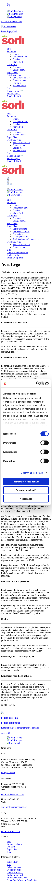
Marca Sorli (18, 62)
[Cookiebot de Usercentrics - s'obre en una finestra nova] (37, 383)
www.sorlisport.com (10, 831)
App (9, 88)
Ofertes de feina (14, 75)
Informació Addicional (17, 877)
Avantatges (18, 234)
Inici (9, 48)
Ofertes (16, 54)
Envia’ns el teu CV (21, 77)
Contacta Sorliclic (15, 872)
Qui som (17, 67)
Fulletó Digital (13, 93)
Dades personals (20, 236)
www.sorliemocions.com (12, 794)
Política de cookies (9, 718)
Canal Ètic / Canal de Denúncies (22, 880)
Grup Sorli (12, 64)
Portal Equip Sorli (15, 257)
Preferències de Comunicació (26, 239)
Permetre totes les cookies (26, 481)
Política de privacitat (10, 723)
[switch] (44, 442)
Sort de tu (17, 83)
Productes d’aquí (20, 56)
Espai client (12, 223)
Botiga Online (13, 255)
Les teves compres (21, 231)
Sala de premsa (19, 70)
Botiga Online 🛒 (15, 91)
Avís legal (5, 732)
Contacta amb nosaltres (17, 252)
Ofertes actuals (19, 80)
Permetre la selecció (26, 490)
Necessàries (26, 498)
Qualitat (16, 59)
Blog (9, 250)
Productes (11, 51)
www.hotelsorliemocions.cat (14, 807)
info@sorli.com (8, 772)
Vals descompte (20, 229)
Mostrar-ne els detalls (32, 473)
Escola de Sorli (19, 85)
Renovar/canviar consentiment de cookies (20, 727)
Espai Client (12, 72)
